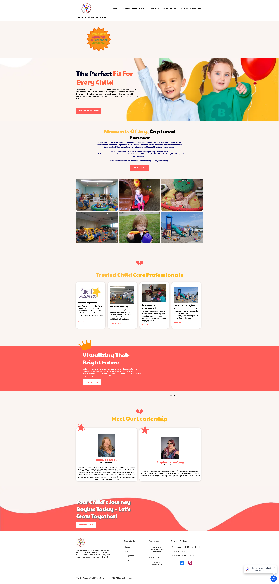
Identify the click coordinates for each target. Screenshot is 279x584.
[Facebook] (182, 563)
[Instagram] (190, 563)
